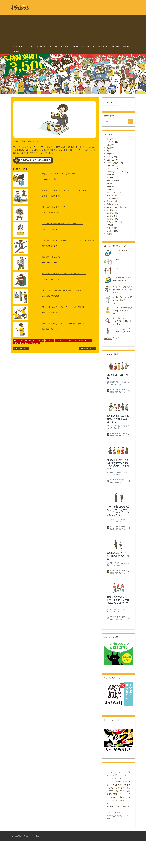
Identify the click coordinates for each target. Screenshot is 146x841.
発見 (75, 340)
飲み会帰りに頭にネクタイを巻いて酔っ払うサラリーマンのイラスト (68, 240)
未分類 (109, 234)
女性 (86, 340)
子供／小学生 (112, 165)
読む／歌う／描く (113, 192)
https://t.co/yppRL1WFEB (117, 781)
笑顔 (26, 340)
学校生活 (37, 340)
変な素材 (110, 231)
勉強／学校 (111, 168)
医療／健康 (111, 180)
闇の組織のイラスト (21, 349)
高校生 (33, 343)
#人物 (115, 784)
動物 (108, 189)
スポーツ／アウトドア (115, 171)
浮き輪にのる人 (121, 250)
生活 (108, 177)
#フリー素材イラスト (117, 791)
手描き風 (70, 340)
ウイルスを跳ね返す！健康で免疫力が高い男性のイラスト (122, 290)
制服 (90, 340)
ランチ (38, 343)
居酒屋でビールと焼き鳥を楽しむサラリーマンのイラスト (64, 190)
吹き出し (110, 157)
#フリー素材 (123, 784)
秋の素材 (110, 216)
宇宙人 (118, 259)
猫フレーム (120, 338)
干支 (108, 225)
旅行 (108, 186)
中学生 (22, 343)
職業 (108, 148)
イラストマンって (19, 46)
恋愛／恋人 (111, 160)
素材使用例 (115, 46)
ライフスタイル (59, 340)
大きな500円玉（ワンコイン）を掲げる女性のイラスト (63, 174)
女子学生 (16, 340)
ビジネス (110, 142)
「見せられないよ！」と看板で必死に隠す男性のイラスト (122, 321)
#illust (109, 803)
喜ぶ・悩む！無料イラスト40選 (66, 46)
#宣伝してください (120, 794)
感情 (108, 145)
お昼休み (16, 343)
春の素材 (110, 210)
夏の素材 (110, 213)
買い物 (109, 183)
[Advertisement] (73, 29)
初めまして (120, 268)
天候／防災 (111, 204)
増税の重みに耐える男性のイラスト (55, 207)
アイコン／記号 (112, 222)
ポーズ (109, 139)
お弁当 (22, 340)
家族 (108, 174)
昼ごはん (27, 343)
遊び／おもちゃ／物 (114, 207)
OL (33, 340)
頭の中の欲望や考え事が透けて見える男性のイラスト (62, 224)
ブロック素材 (112, 228)
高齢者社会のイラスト (87, 349)
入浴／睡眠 (111, 198)
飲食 (108, 154)
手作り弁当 (80, 340)
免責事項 (16, 51)
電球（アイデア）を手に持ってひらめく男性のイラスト (63, 323)
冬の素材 (110, 219)
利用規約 (126, 46)
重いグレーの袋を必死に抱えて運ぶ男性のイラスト (122, 300)
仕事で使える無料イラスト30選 (40, 46)
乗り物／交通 (112, 201)
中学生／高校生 (112, 163)
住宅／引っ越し (112, 195)
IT (107, 151)
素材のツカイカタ (88, 46)
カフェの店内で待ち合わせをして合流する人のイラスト (63, 290)
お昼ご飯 (47, 340)
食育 (43, 340)
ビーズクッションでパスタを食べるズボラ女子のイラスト (64, 274)
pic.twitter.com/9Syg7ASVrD (118, 806)
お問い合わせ (103, 46)
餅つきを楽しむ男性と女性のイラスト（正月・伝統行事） (64, 307)
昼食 (30, 340)
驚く (52, 340)
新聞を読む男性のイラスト (52, 257)
